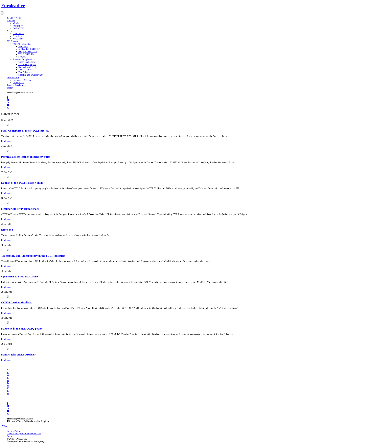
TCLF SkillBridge (26, 54)
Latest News (18, 33)
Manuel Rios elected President (18, 354)
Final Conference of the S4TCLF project (25, 130)
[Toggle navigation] (2, 12)
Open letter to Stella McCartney (20, 276)
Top (5, 426)
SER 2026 (23, 46)
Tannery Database (15, 85)
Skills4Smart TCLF (27, 67)
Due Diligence (25, 72)
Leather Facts (13, 77)
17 (8, 391)
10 (8, 373)
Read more (6, 141)
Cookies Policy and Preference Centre (24, 433)
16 (8, 388)
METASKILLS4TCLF (29, 49)
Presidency (18, 26)
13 (8, 380)
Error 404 (7, 229)
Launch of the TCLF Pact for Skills (22, 182)
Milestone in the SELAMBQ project (22, 328)
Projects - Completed (22, 59)
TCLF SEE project (27, 64)
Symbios (22, 57)
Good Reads (18, 82)
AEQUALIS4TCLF (27, 51)
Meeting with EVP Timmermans (20, 208)
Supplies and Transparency (30, 75)
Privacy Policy (13, 431)
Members (17, 23)
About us (11, 20)
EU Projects (12, 41)
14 (8, 383)
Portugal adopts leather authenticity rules (25, 156)
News (9, 31)
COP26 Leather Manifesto (16, 302)
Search (10, 88)
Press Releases (19, 36)
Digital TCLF (24, 69)
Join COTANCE (14, 18)
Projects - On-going (21, 44)
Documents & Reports (23, 80)
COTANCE (18, 28)
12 (8, 378)
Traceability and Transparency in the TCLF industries (33, 255)
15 (8, 385)
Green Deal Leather (27, 62)
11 (8, 375)
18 (8, 393)
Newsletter (17, 38)
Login (9, 436)
